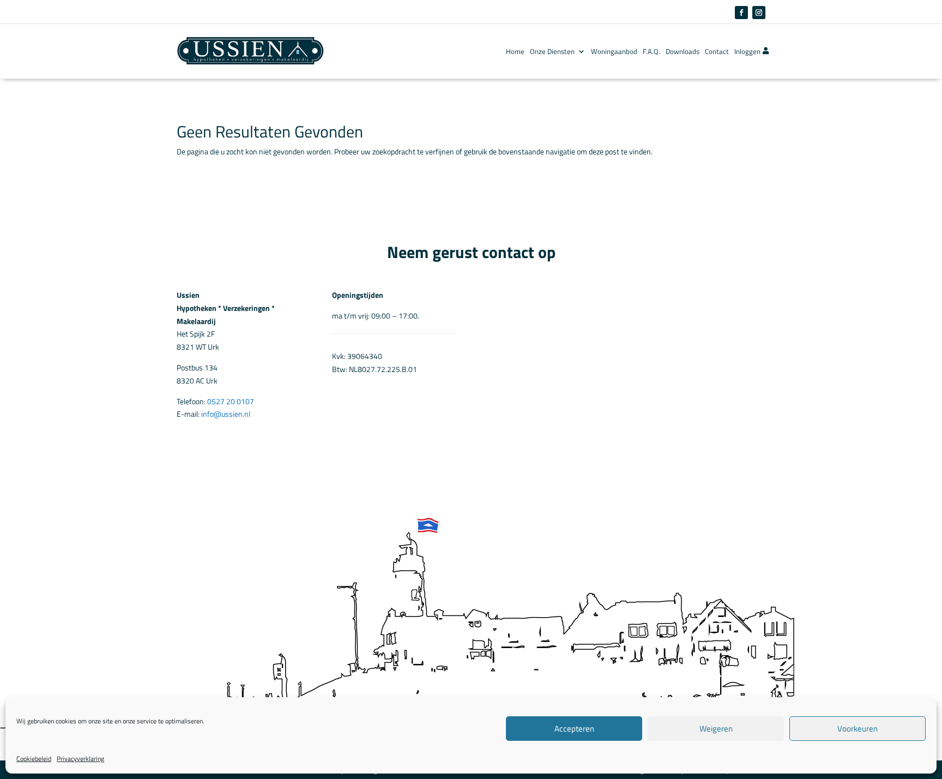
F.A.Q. (651, 51)
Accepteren (574, 728)
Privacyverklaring (80, 758)
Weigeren (716, 728)
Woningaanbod (614, 51)
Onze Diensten (552, 51)
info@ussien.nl (225, 414)
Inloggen (747, 51)
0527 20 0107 (230, 401)
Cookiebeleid (33, 758)
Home (515, 51)
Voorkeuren (857, 728)
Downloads (682, 51)
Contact (717, 51)
